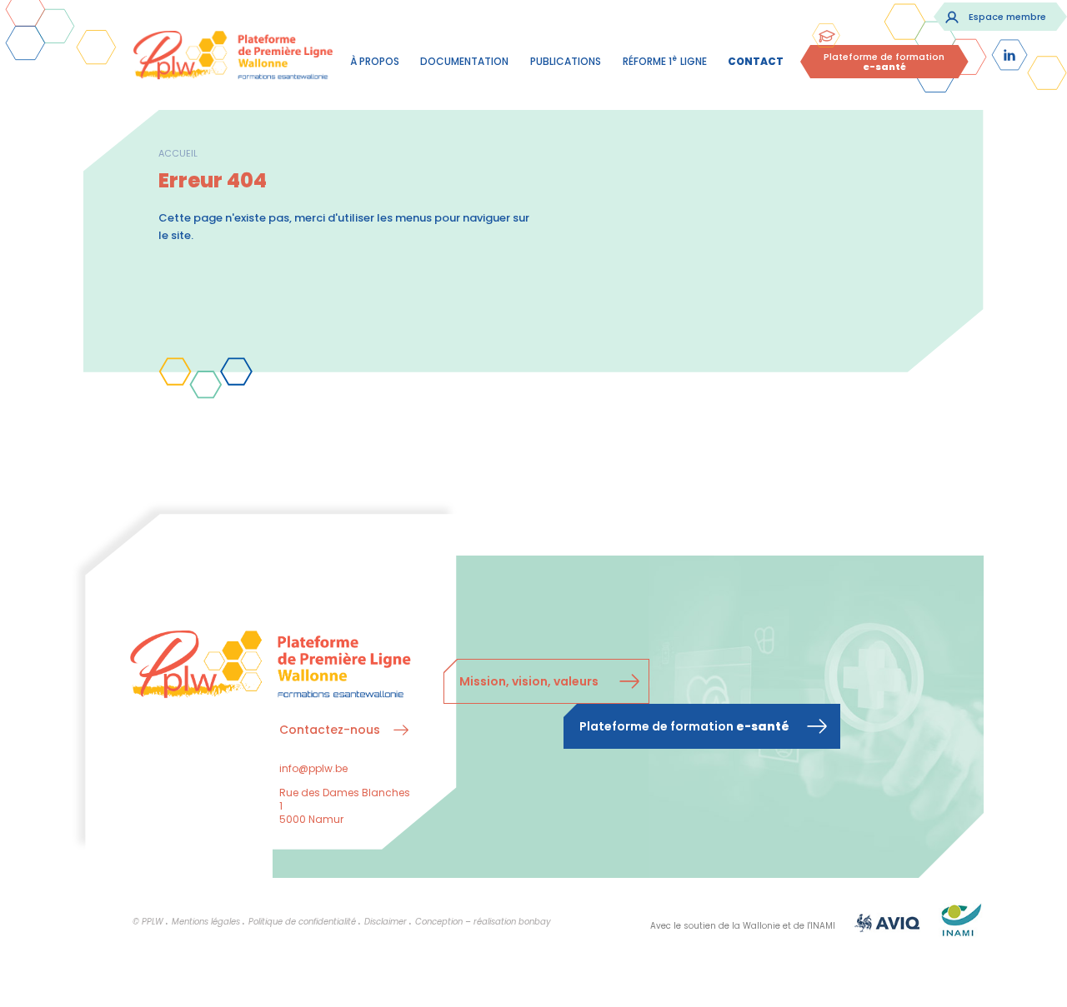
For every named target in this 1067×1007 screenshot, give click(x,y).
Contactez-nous (329, 729)
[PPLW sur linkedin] (1009, 55)
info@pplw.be (313, 768)
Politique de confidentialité (302, 921)
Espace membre (1007, 16)
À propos (374, 61)
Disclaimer (385, 921)
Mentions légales (206, 921)
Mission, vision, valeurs (529, 681)
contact (756, 61)
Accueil (178, 153)
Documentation (464, 61)
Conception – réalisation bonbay (483, 921)
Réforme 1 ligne (665, 60)
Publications (565, 61)
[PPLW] (233, 58)
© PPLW (148, 921)
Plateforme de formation (884, 61)
